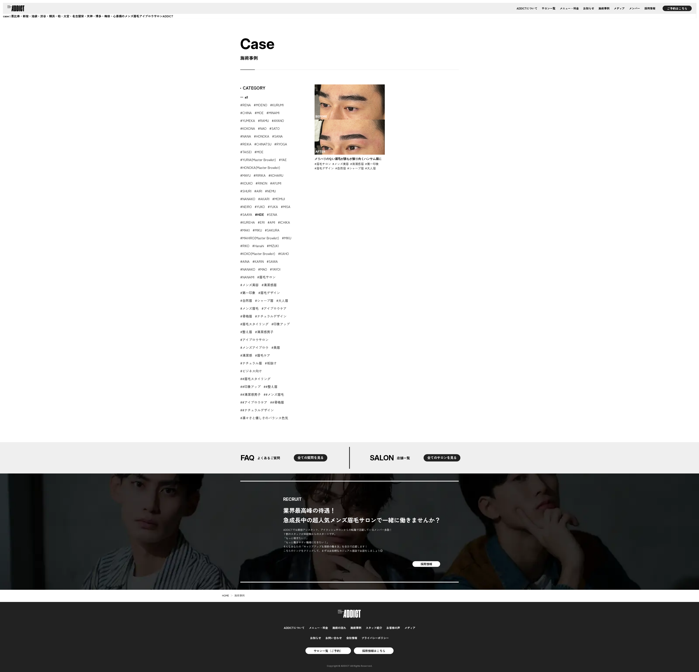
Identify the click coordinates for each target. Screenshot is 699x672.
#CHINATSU (262, 144)
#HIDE (259, 214)
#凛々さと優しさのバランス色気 (264, 417)
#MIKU (257, 230)
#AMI (271, 222)
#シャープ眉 (264, 300)
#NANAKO (247, 198)
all (246, 97)
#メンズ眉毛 (249, 308)
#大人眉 (282, 300)
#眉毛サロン (266, 277)
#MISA (285, 206)
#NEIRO (246, 206)
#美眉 (275, 347)
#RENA (245, 104)
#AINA (245, 261)
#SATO (274, 128)
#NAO (262, 128)
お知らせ (588, 8)
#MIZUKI (273, 245)
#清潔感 (246, 355)
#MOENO (260, 104)
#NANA (245, 136)
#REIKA (245, 144)
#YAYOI (275, 269)
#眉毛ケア (262, 355)
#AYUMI (275, 183)
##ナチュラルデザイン (257, 410)
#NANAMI (247, 277)
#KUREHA (247, 222)
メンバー (634, 8)
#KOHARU (275, 175)
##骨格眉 (277, 402)
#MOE (259, 112)
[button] (350, 127)
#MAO (262, 269)
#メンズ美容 (249, 284)
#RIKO (244, 245)
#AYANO (278, 120)
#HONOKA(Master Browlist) (260, 167)
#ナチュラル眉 (251, 363)
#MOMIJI (278, 198)
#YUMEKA (247, 120)
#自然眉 (246, 300)
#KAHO (283, 253)
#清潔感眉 (269, 284)
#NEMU (270, 191)
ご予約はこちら (677, 8)
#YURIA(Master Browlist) (258, 159)
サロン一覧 (548, 8)
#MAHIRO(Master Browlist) (259, 237)
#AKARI (263, 198)
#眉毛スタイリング (254, 324)
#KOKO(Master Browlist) (257, 253)
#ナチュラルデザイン (271, 316)
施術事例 (604, 8)
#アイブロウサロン (254, 339)
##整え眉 (270, 386)
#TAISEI (246, 151)
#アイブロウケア (274, 308)
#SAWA (272, 261)
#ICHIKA (284, 222)
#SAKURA (272, 230)
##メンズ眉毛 (274, 394)
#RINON (261, 183)
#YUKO (260, 206)
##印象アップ (250, 386)
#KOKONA (247, 128)
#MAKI (245, 230)
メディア (619, 8)
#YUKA (273, 206)
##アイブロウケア (253, 402)
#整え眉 (246, 331)
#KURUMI (277, 104)
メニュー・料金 (569, 8)
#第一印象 (247, 292)
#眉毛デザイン (269, 292)
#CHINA (246, 112)
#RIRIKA (260, 175)
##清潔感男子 (250, 394)
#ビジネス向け (251, 370)
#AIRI (258, 191)
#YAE (283, 159)
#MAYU (245, 175)
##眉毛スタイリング (255, 378)
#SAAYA (246, 214)
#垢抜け (271, 363)
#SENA (272, 214)
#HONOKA (261, 136)
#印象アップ (280, 324)
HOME (225, 595)
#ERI (261, 222)
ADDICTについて (527, 8)
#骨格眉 (246, 316)
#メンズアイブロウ (254, 347)
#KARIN (258, 261)
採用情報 (649, 8)
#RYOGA (280, 144)
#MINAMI (272, 112)
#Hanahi (258, 245)
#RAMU (263, 120)
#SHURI (245, 191)
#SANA (277, 136)
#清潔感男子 (264, 331)
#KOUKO (246, 183)
